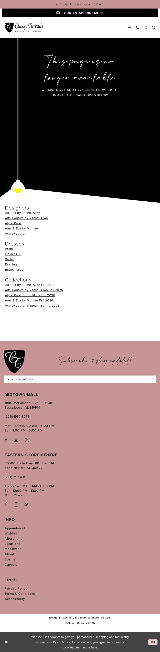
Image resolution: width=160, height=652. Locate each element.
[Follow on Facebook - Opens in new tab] (6, 504)
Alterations (13, 538)
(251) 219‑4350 (17, 477)
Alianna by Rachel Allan (22, 213)
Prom (9, 249)
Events (10, 559)
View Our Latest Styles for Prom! (80, 4)
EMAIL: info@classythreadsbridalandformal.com (80, 617)
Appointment (15, 528)
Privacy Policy (16, 588)
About (9, 554)
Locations (12, 543)
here (94, 647)
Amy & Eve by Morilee (21, 228)
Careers (11, 564)
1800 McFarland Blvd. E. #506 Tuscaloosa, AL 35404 (29, 405)
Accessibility (15, 598)
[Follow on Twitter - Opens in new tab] (27, 504)
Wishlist (11, 533)
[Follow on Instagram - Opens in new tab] (16, 504)
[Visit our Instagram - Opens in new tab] (16, 439)
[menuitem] (130, 27)
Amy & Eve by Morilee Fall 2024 (29, 300)
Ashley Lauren (15, 233)
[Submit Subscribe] (152, 379)
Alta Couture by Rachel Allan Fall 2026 (34, 290)
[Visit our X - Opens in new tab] (27, 439)
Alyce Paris (13, 223)
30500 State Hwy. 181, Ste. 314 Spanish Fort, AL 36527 (29, 465)
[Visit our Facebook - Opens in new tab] (6, 439)
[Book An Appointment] (146, 27)
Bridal (9, 259)
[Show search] (154, 27)
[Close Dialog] (6, 642)
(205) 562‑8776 (17, 416)
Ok (153, 642)
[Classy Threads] (24, 28)
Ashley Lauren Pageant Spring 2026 (32, 305)
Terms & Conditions (20, 593)
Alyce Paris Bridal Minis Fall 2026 (30, 295)
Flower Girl (13, 254)
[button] (130, 27)
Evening (11, 264)
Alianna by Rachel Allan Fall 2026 (30, 285)
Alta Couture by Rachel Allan (26, 218)
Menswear (13, 549)
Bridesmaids (14, 269)
